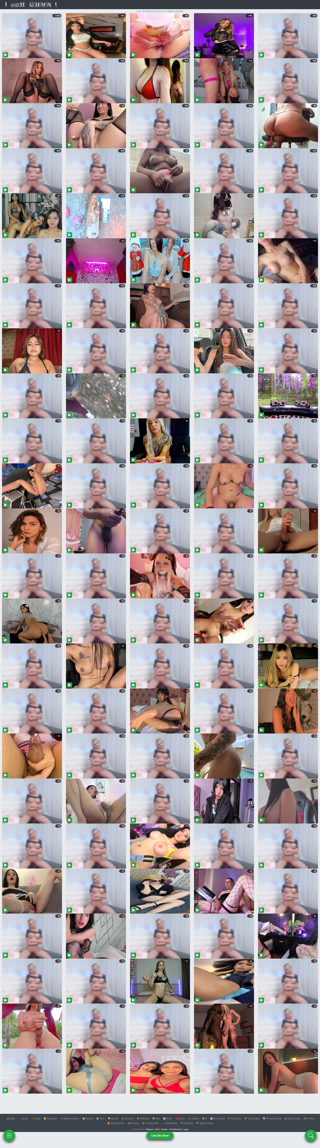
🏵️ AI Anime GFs (115, 1123)
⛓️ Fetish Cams (292, 1118)
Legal (186, 1129)
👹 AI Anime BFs (150, 1123)
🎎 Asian (10, 1118)
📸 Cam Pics (186, 1123)
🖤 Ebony (23, 1118)
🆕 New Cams (217, 1118)
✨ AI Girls (308, 1118)
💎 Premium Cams (272, 1118)
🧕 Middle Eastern (69, 1118)
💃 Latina (35, 1118)
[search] (311, 1135)
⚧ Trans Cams (252, 1118)
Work (157, 1129)
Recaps (164, 1129)
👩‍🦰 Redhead (143, 1118)
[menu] (9, 1135)
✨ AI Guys (133, 1123)
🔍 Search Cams (204, 1123)
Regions (150, 1129)
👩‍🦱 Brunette (127, 1118)
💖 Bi (204, 1118)
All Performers (175, 1129)
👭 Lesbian (193, 1118)
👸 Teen (100, 1118)
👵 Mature (87, 1118)
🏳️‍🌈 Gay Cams (234, 1118)
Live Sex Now (160, 1135)
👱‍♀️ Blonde (113, 1118)
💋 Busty (180, 1118)
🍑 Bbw (156, 1118)
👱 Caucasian (50, 1118)
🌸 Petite (167, 1118)
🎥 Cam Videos (170, 1123)
